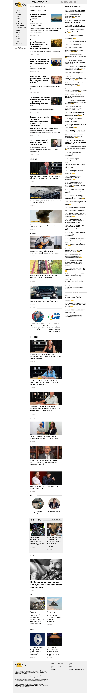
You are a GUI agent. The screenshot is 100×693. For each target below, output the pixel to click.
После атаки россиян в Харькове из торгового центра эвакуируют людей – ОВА (73, 108)
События (19, 16)
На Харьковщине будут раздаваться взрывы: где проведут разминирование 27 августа (74, 221)
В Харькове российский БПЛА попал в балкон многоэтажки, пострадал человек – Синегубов (75, 275)
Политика (19, 14)
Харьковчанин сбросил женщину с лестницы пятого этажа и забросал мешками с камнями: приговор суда (75, 165)
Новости (18, 12)
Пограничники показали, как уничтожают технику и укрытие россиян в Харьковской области (76, 90)
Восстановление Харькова (38, 2)
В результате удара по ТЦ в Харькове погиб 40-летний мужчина (75, 131)
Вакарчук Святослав (40, 6)
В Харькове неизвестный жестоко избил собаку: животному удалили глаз (74, 172)
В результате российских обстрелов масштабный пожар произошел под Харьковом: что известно (73, 263)
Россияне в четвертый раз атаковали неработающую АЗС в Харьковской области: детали (75, 197)
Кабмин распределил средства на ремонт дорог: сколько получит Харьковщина (75, 281)
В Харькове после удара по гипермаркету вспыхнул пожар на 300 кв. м (75, 31)
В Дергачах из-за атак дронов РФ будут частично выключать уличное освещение (75, 102)
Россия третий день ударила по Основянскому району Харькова (75, 11)
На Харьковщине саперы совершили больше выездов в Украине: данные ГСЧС (73, 316)
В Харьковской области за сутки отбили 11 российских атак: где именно (75, 239)
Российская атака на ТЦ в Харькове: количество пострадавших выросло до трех (75, 142)
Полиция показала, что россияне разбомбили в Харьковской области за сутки (75, 203)
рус (81, 1)
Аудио (18, 36)
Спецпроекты (20, 25)
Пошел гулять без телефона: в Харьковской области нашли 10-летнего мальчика (75, 136)
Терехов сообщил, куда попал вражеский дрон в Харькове (75, 21)
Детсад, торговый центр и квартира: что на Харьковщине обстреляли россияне (74, 250)
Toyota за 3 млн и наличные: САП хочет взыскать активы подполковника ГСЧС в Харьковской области (76, 43)
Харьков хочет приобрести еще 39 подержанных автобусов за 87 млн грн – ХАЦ (75, 305)
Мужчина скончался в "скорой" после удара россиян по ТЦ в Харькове (75, 73)
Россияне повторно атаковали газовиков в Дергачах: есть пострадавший (75, 234)
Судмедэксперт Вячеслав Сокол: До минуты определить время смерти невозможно (75, 114)
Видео (18, 32)
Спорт (18, 18)
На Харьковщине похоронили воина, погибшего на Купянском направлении (75, 16)
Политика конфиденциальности (76, 669)
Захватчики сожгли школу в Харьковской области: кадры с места (75, 269)
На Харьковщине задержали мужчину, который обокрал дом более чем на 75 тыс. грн (75, 78)
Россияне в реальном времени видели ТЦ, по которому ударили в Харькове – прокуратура (75, 68)
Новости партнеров (21, 27)
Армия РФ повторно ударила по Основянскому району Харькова (75, 25)
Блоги (18, 30)
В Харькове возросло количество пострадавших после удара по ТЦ (74, 96)
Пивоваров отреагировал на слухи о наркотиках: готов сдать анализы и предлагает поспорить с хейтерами (74, 298)
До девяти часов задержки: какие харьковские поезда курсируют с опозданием (76, 191)
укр (79, 1)
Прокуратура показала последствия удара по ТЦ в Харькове (75, 56)
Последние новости (73, 6)
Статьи (18, 21)
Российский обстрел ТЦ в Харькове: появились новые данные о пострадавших (75, 37)
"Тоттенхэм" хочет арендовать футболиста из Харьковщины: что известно (75, 287)
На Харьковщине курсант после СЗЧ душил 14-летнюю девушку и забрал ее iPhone (75, 126)
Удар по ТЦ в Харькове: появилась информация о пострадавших (73, 154)
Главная (18, 10)
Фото (17, 34)
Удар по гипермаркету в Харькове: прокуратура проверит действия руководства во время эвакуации (74, 49)
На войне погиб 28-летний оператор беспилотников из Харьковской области (74, 84)
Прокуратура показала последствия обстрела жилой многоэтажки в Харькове (73, 256)
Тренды (33, 1)
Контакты (19, 43)
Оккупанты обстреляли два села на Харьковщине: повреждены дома (75, 148)
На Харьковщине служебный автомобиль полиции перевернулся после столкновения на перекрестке (75, 209)
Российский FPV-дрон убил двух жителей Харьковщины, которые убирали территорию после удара (75, 227)
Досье (18, 38)
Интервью (19, 23)
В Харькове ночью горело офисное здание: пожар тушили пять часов (75, 244)
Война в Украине (42, 1)
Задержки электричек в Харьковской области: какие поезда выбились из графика (74, 120)
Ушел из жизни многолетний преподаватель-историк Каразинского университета (75, 215)
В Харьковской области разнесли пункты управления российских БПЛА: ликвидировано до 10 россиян (75, 184)
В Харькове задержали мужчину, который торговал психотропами (73, 178)
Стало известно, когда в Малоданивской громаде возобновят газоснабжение (75, 62)
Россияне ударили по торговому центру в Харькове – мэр (75, 159)
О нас (17, 41)
